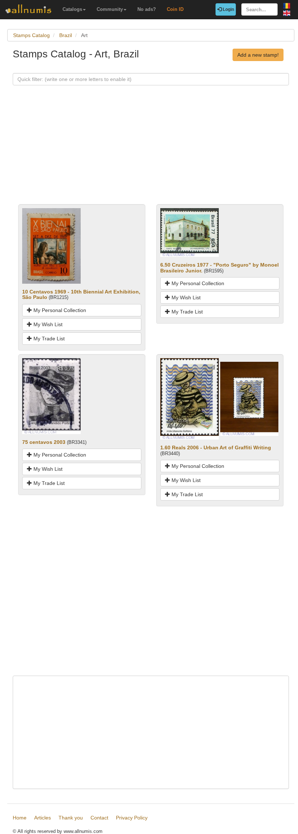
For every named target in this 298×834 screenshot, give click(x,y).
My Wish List (47, 324)
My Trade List (48, 338)
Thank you (71, 818)
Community (110, 9)
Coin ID (175, 9)
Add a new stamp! (258, 55)
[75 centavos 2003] (51, 395)
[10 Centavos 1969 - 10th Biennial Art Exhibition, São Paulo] (51, 245)
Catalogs (72, 9)
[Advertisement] (151, 153)
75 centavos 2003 (43, 442)
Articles (42, 818)
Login (228, 9)
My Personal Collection (59, 310)
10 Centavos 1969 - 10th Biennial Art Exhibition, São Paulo (81, 294)
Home (20, 818)
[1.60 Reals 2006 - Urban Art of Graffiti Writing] (189, 398)
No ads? (146, 9)
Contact (99, 818)
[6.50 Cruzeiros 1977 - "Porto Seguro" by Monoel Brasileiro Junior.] (189, 232)
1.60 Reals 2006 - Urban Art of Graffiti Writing (215, 447)
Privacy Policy (132, 818)
